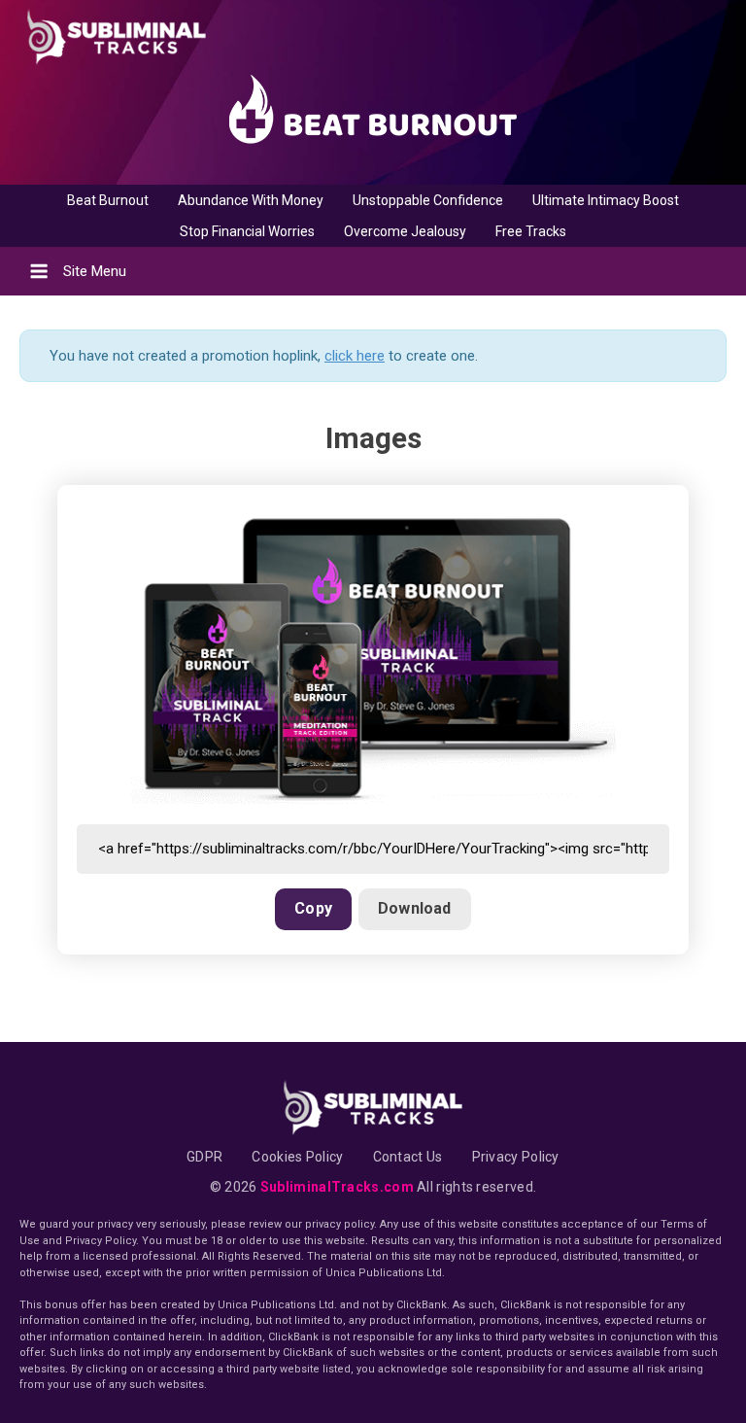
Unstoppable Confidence (428, 200)
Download (415, 908)
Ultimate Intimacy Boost (605, 200)
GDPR (204, 1156)
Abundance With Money (250, 200)
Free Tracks (530, 231)
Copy (313, 908)
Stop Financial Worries (247, 231)
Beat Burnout (108, 200)
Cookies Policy (297, 1156)
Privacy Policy (516, 1156)
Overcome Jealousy (405, 231)
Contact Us (408, 1156)
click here (354, 355)
